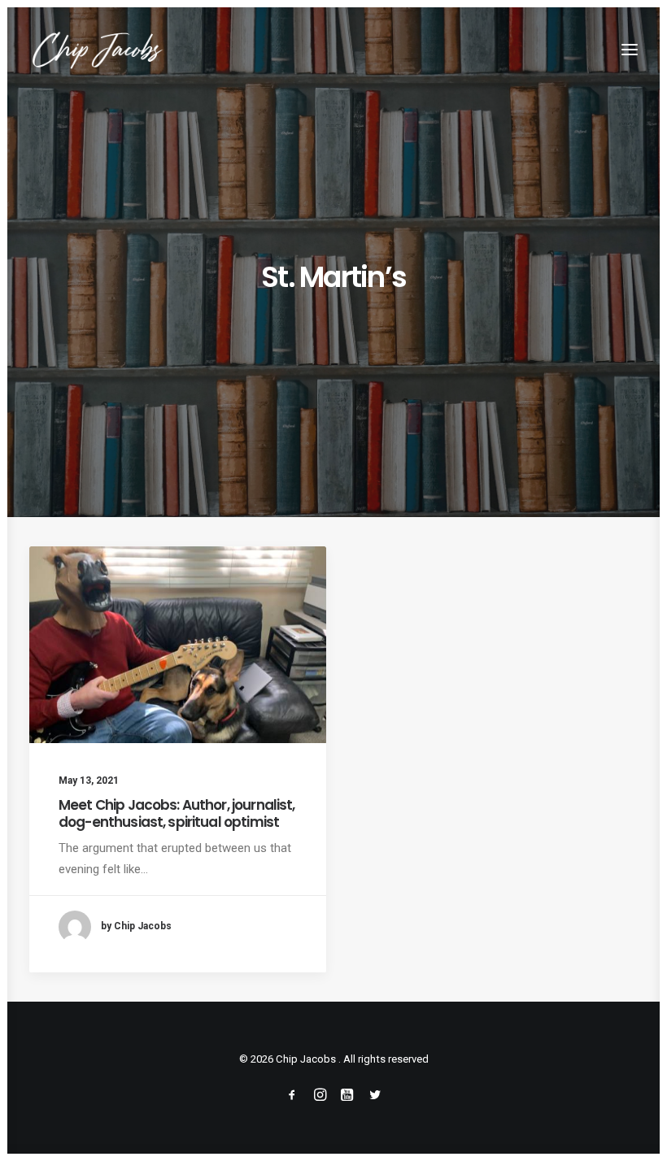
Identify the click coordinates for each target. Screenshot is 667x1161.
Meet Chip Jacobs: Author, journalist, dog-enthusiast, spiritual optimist (177, 813)
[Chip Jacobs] (97, 49)
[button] (629, 49)
